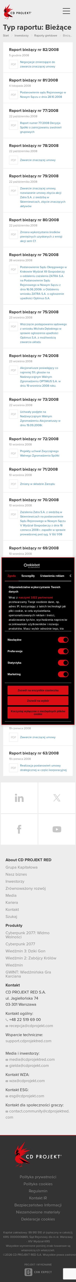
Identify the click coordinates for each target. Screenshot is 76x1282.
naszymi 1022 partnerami (36, 597)
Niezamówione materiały (38, 1212)
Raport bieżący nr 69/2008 (34, 548)
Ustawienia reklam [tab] (52, 575)
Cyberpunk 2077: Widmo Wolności (28, 935)
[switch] (63, 651)
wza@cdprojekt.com (26, 1081)
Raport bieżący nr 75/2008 (33, 312)
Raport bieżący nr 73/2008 (33, 400)
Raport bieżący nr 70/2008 (34, 500)
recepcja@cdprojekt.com (30, 1026)
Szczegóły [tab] (28, 575)
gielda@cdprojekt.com (28, 1066)
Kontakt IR (38, 1198)
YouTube (56, 829)
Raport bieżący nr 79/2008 (33, 176)
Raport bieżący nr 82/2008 (34, 50)
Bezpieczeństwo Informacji (38, 1205)
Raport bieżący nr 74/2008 (33, 356)
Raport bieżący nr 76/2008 (33, 255)
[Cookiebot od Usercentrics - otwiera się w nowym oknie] (24, 565)
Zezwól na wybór (38, 700)
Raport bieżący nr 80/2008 (34, 220)
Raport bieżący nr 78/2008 (33, 146)
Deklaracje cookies (38, 1219)
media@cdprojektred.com (31, 1060)
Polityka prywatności (38, 1177)
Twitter (56, 797)
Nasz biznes (16, 875)
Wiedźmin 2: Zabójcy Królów (31, 958)
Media (11, 896)
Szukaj (11, 917)
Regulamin (38, 1191)
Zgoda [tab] (12, 575)
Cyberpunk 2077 (20, 944)
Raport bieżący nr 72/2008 (33, 439)
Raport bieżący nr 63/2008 (34, 753)
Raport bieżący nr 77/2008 (33, 111)
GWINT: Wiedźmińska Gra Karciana (28, 974)
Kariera (12, 903)
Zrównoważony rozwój (26, 889)
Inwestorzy (15, 882)
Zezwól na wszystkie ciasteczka (38, 690)
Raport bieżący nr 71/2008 (33, 469)
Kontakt (12, 910)
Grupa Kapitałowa (22, 867)
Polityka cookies (38, 1184)
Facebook (19, 829)
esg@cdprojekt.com (26, 1096)
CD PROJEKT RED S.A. (26, 992)
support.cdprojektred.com (28, 1041)
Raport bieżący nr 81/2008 (33, 80)
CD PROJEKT (18, 12)
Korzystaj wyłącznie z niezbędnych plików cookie (38, 713)
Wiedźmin (14, 965)
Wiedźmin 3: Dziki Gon (25, 951)
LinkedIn (19, 797)
